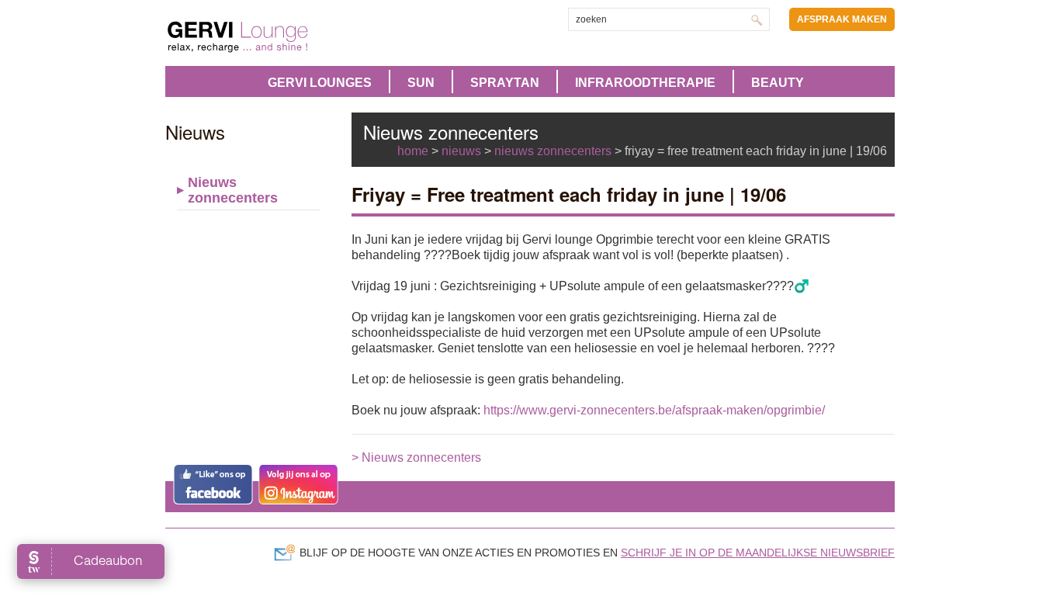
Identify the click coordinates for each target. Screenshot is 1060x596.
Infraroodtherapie (645, 82)
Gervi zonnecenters (276, 36)
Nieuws (461, 151)
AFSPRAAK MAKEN (842, 19)
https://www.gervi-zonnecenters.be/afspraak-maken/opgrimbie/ (654, 410)
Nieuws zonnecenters (233, 190)
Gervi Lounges (320, 82)
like (213, 484)
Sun (421, 82)
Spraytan (504, 82)
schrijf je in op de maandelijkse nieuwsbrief (758, 552)
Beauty (777, 82)
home (412, 151)
